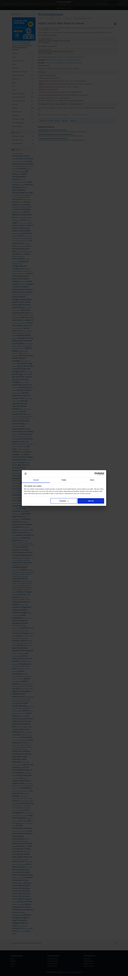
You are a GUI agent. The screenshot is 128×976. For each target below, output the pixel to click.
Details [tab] (64, 480)
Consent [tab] (36, 480)
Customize (62, 501)
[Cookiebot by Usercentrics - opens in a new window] (96, 473)
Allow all (91, 501)
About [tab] (92, 480)
